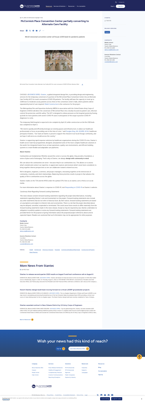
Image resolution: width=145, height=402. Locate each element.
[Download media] (82, 84)
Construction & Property (88, 250)
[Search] (116, 2)
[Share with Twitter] (30, 30)
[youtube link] (105, 395)
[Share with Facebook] (33, 30)
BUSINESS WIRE (33, 94)
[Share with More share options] (43, 30)
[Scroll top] (139, 356)
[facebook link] (109, 395)
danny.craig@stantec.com (27, 231)
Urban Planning (33, 252)
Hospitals (57, 250)
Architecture (37, 250)
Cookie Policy (6, 399)
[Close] (141, 399)
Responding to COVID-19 (73, 187)
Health (31, 250)
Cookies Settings (105, 398)
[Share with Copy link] (40, 30)
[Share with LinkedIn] (26, 30)
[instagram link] (112, 395)
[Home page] (30, 6)
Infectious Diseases (47, 250)
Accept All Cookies (116, 398)
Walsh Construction (51, 104)
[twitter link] (98, 395)
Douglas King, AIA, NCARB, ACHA (77, 131)
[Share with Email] (36, 30)
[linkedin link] (101, 395)
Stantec (43, 94)
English (107, 32)
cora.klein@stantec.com (26, 244)
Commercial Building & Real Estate (70, 250)
